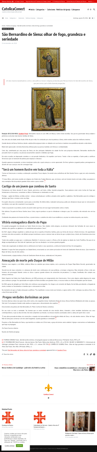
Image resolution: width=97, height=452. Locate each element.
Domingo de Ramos (7, 425)
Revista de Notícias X (62, 448)
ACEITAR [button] (19, 445)
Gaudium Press (61, 350)
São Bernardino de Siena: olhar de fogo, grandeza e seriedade (27, 350)
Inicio (6, 18)
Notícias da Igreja (63, 9)
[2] (3, 342)
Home (3, 25)
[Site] (48, 398)
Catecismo (51, 9)
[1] (2, 340)
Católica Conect (48, 394)
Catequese (75, 9)
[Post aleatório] (89, 18)
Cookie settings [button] (9, 445)
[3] (49, 344)
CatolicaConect (13, 8)
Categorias (40, 9)
